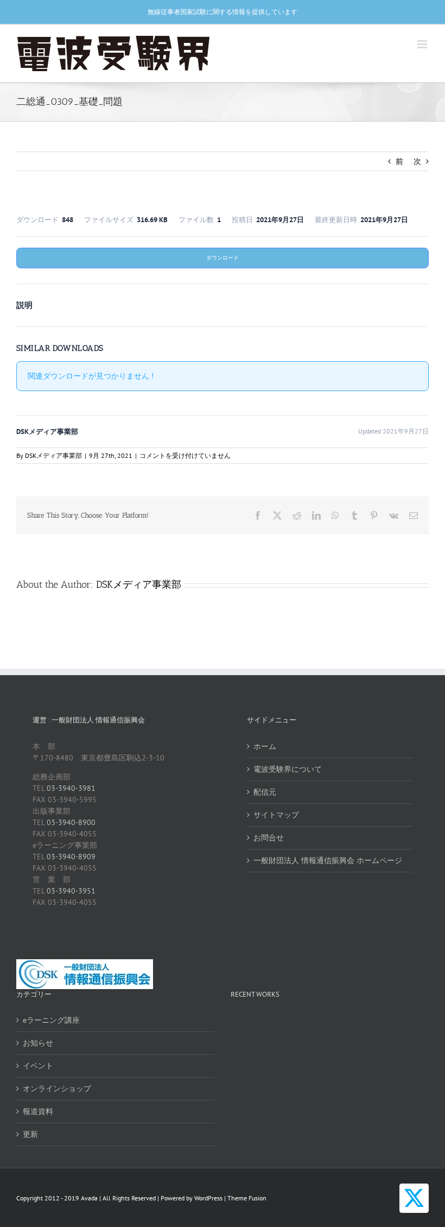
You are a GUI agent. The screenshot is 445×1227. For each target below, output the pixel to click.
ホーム (264, 746)
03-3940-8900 (71, 822)
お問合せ (268, 837)
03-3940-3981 (71, 788)
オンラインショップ (57, 1088)
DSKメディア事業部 (53, 455)
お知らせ (38, 1043)
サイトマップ (276, 815)
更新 (30, 1134)
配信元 (264, 792)
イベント (38, 1066)
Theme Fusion (246, 1198)
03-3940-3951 (71, 891)
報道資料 (38, 1111)
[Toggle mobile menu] (423, 44)
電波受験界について (287, 769)
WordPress (208, 1198)
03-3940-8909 (71, 856)
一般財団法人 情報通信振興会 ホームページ (327, 860)
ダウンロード (222, 257)
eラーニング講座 (51, 1020)
